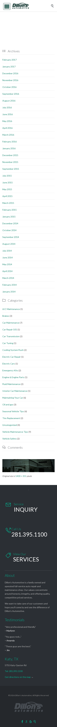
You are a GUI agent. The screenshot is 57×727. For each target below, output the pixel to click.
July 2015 (7, 175)
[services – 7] (28, 465)
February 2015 (9, 209)
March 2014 (8, 278)
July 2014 (7, 250)
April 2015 (7, 196)
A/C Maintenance (11, 309)
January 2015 (9, 216)
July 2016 (7, 107)
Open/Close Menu (6, 6)
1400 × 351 (20, 476)
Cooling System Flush (13, 350)
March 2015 (8, 203)
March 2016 (8, 134)
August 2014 (8, 243)
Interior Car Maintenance (14, 391)
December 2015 (10, 155)
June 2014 (7, 257)
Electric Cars (8, 363)
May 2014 (7, 264)
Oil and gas (7, 404)
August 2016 (8, 100)
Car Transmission (10, 336)
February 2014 (9, 284)
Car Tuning (7, 343)
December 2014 (10, 223)
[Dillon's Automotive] (31, 5)
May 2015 (7, 189)
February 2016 (9, 141)
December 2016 (10, 73)
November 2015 (10, 162)
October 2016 (9, 87)
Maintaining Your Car (12, 397)
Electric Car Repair (11, 356)
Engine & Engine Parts (13, 377)
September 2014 (10, 237)
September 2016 (10, 93)
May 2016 (7, 121)
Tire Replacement (11, 418)
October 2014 (9, 230)
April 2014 (7, 271)
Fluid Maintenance (11, 384)
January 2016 (9, 148)
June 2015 (7, 182)
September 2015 (10, 168)
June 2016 (7, 114)
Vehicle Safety (9, 438)
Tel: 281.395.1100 (14, 671)
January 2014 (9, 291)
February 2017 (9, 59)
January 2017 (9, 66)
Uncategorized (9, 425)
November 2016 (10, 80)
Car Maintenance (10, 322)
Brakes (5, 315)
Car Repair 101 (9, 329)
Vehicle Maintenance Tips (15, 431)
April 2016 (7, 128)
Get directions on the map (18, 677)
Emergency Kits (10, 370)
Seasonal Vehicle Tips (13, 411)
